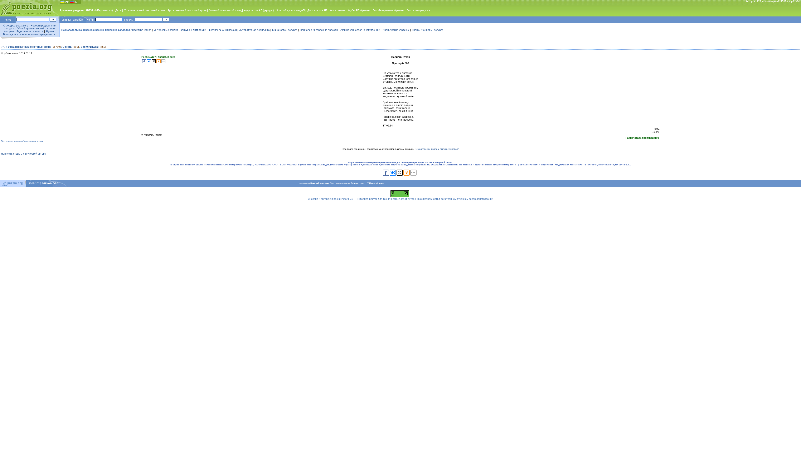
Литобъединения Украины (388, 10)
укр (67, 1)
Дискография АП (317, 10)
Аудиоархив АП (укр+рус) (259, 10)
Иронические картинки (396, 30)
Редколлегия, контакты (30, 31)
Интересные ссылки (166, 30)
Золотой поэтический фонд (225, 10)
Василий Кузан (90, 46)
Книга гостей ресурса (284, 30)
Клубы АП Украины (359, 10)
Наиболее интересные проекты (319, 30)
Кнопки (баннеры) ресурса (427, 30)
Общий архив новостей (30, 28)
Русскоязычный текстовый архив (187, 10)
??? (3, 46)
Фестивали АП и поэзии (223, 30)
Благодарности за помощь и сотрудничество (29, 34)
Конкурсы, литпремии (193, 30)
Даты (118, 10)
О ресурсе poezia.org (15, 25)
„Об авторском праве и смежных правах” (437, 149)
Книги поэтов (337, 10)
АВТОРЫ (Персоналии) (99, 10)
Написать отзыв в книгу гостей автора (23, 153)
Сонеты (67, 46)
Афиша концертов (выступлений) (360, 30)
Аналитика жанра (141, 30)
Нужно (50, 31)
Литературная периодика (254, 30)
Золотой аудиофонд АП (290, 10)
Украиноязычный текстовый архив (144, 10)
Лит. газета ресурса (418, 10)
